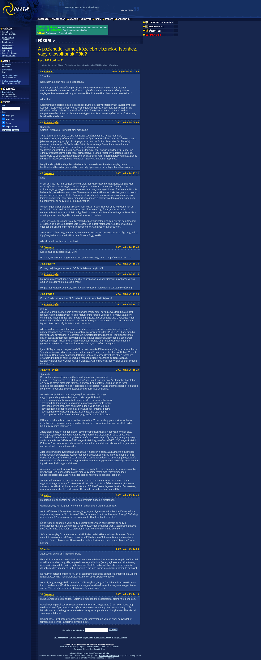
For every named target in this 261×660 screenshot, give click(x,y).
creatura (48, 71)
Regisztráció (8, 37)
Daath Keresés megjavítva (75, 30)
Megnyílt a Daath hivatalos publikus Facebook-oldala (83, 27)
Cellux (85, 649)
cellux (47, 495)
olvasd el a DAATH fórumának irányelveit (100, 65)
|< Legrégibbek (61, 638)
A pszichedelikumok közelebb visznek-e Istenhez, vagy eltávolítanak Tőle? (87, 51)
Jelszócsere (8, 40)
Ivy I (4, 72)
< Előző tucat (76, 638)
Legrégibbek (8, 45)
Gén (103, 649)
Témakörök (7, 32)
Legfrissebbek (8, 55)
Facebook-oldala (101, 653)
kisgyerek (49, 263)
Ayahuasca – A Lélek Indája (59, 33)
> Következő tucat (102, 638)
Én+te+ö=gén (51, 122)
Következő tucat (9, 53)
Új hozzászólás (9, 34)
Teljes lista (7, 51)
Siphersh (49, 173)
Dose (103, 647)
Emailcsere (7, 42)
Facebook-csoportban (109, 655)
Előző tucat (7, 48)
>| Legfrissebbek (119, 638)
